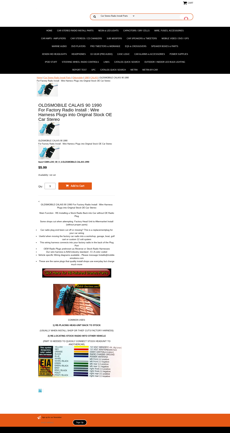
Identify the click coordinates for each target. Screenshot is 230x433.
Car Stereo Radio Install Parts (75, 30)
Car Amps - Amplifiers (53, 38)
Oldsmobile (78, 77)
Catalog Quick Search (127, 62)
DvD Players (78, 46)
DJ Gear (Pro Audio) (101, 54)
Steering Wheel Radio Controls (80, 62)
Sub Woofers (114, 38)
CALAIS (94, 77)
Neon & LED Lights (108, 30)
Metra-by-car (150, 70)
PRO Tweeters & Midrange (105, 46)
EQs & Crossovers (135, 46)
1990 (86, 77)
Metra (134, 70)
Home (49, 30)
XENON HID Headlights (54, 54)
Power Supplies (179, 54)
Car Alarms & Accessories (149, 54)
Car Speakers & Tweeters (142, 38)
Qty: (40, 186)
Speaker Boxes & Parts (164, 46)
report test (79, 70)
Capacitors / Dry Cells (136, 30)
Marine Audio (59, 46)
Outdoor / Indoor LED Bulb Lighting (164, 62)
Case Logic (123, 54)
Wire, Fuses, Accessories (169, 30)
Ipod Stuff (51, 62)
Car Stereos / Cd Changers (86, 38)
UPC (93, 70)
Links (107, 62)
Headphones (79, 54)
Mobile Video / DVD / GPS (175, 38)
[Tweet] (40, 392)
